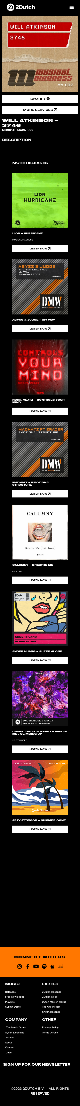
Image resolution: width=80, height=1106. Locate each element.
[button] (71, 7)
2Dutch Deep (19, 740)
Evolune (17, 571)
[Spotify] (44, 966)
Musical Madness (17, 130)
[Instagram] (19, 966)
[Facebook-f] (27, 966)
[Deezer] (60, 966)
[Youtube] (35, 966)
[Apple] (52, 966)
